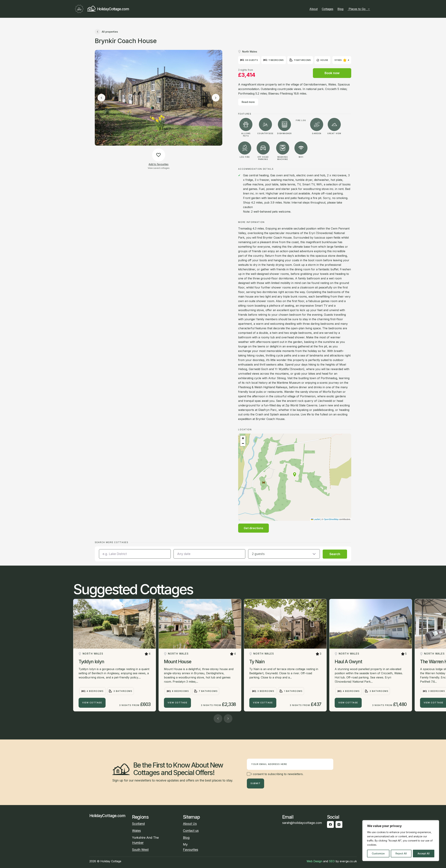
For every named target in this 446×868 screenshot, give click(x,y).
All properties (110, 31)
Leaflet (316, 519)
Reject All (401, 853)
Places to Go (357, 9)
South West (140, 849)
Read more (248, 101)
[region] (400, 840)
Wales (136, 830)
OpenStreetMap (331, 519)
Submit (255, 783)
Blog (340, 9)
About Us (190, 823)
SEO (332, 861)
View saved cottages (159, 168)
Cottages (327, 9)
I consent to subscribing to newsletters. (276, 774)
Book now (332, 73)
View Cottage (92, 702)
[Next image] (216, 98)
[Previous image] (101, 98)
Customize (378, 853)
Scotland (138, 823)
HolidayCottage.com (113, 9)
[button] (295, 475)
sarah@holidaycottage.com (302, 823)
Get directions (253, 528)
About (313, 9)
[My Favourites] (371, 8)
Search (334, 554)
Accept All (424, 853)
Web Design (314, 861)
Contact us (191, 830)
